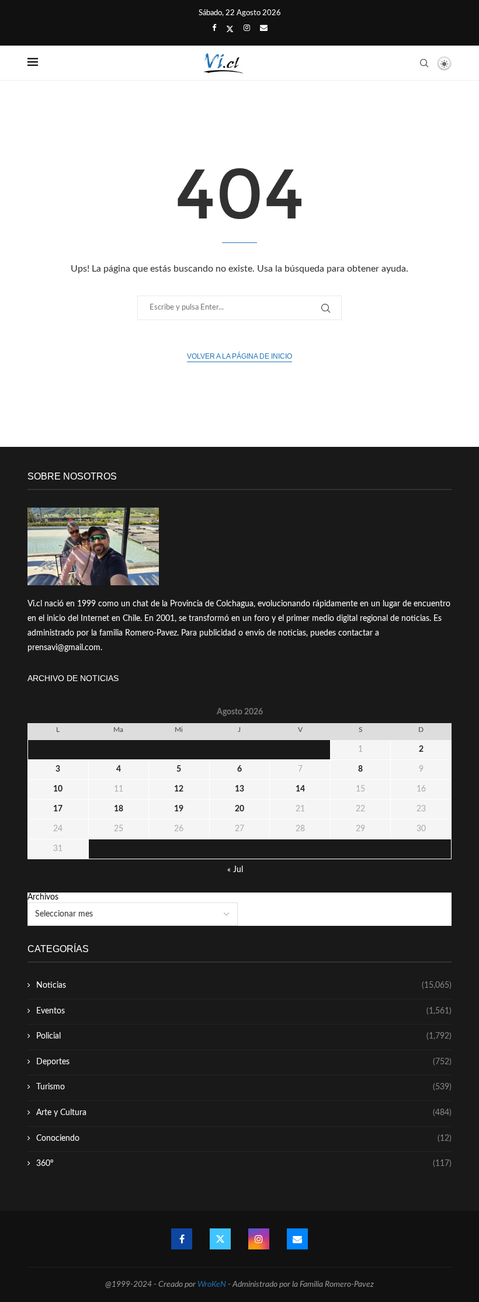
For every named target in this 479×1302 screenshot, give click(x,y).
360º (244, 1163)
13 (239, 789)
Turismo (244, 1087)
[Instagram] (247, 28)
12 (178, 789)
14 (300, 789)
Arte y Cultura (244, 1113)
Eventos (244, 1011)
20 (239, 809)
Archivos (42, 897)
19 (178, 809)
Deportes (244, 1062)
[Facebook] (214, 28)
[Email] (264, 28)
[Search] (424, 63)
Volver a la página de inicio (239, 356)
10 (58, 789)
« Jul (235, 870)
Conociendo (244, 1138)
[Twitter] (230, 29)
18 (118, 809)
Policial (244, 1036)
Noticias (244, 985)
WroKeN (211, 1284)
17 (58, 809)
